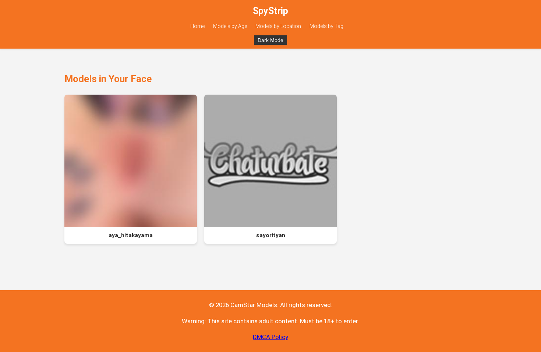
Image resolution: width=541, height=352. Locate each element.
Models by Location (278, 26)
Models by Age (230, 26)
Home (197, 26)
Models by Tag (326, 26)
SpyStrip (270, 11)
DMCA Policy (270, 337)
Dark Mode (270, 40)
